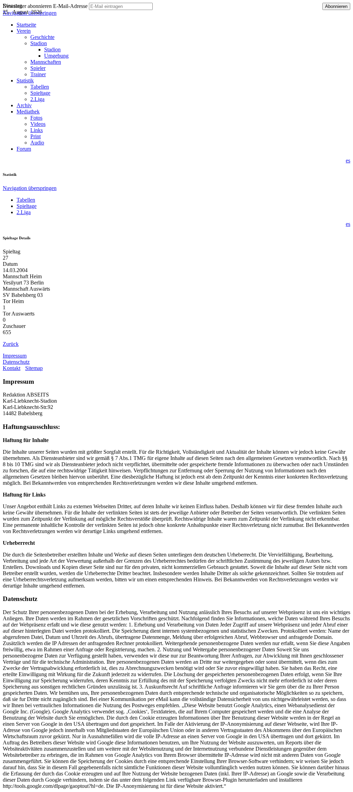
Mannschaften (45, 62)
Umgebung (56, 56)
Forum (24, 149)
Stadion (38, 43)
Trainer (38, 74)
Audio (37, 143)
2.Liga (37, 99)
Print (35, 136)
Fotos (36, 118)
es (348, 160)
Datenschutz (16, 362)
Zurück (11, 344)
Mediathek (28, 111)
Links (36, 130)
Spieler (38, 68)
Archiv (24, 105)
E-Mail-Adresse (70, 6)
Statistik (25, 80)
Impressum (15, 356)
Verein (24, 31)
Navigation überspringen (30, 188)
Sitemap (34, 368)
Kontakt (11, 368)
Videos (38, 124)
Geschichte (42, 37)
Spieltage (40, 93)
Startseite (26, 25)
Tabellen (39, 87)
